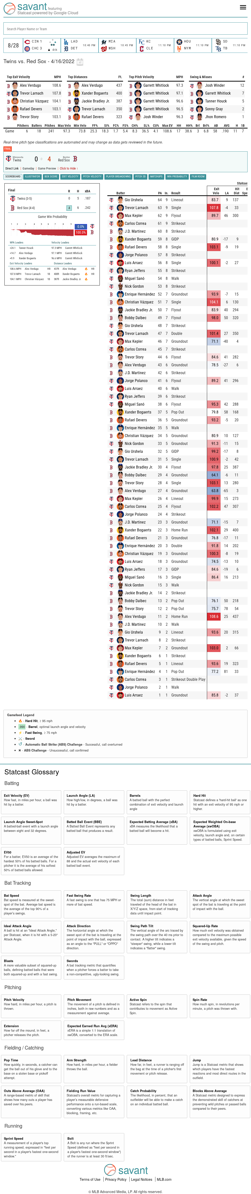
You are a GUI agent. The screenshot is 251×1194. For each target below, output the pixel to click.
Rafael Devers (31, 109)
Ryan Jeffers (135, 270)
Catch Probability (143, 1091)
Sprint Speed (13, 1138)
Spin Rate (200, 999)
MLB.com (164, 1179)
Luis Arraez (134, 262)
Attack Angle (202, 895)
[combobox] (125, 28)
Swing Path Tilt (141, 926)
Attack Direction (79, 926)
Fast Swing (33, 732)
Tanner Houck (216, 101)
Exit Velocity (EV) (16, 795)
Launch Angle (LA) (81, 795)
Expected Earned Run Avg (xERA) (92, 1026)
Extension (11, 1026)
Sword (30, 738)
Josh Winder (153, 116)
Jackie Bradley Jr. (96, 101)
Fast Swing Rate (79, 895)
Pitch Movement (79, 999)
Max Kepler (134, 215)
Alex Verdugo (30, 85)
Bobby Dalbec (135, 317)
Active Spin (138, 999)
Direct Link (12, 168)
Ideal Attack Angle (17, 926)
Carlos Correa (135, 223)
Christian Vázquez (34, 101)
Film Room (198, 176)
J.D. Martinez (135, 231)
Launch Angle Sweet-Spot (23, 822)
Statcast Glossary (31, 771)
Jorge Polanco (136, 255)
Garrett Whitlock (156, 85)
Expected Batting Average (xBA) (153, 822)
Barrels (135, 795)
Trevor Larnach (31, 93)
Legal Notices (142, 1179)
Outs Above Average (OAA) (24, 1091)
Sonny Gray (214, 109)
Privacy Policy (116, 1179)
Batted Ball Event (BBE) (84, 822)
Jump (197, 1060)
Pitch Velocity (14, 999)
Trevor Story (29, 116)
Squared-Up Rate (205, 926)
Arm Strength (77, 1060)
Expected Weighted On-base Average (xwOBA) (214, 824)
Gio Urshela (134, 200)
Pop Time (11, 1060)
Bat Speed (11, 895)
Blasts (8, 961)
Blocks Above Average (210, 1091)
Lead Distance (141, 1060)
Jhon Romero (215, 116)
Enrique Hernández (140, 294)
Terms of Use (90, 1179)
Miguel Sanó (134, 278)
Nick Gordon (134, 286)
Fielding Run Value (81, 1091)
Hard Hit (31, 721)
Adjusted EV (76, 852)
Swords (72, 961)
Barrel (33, 727)
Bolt (70, 1138)
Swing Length (140, 895)
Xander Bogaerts (95, 93)
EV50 (7, 852)
